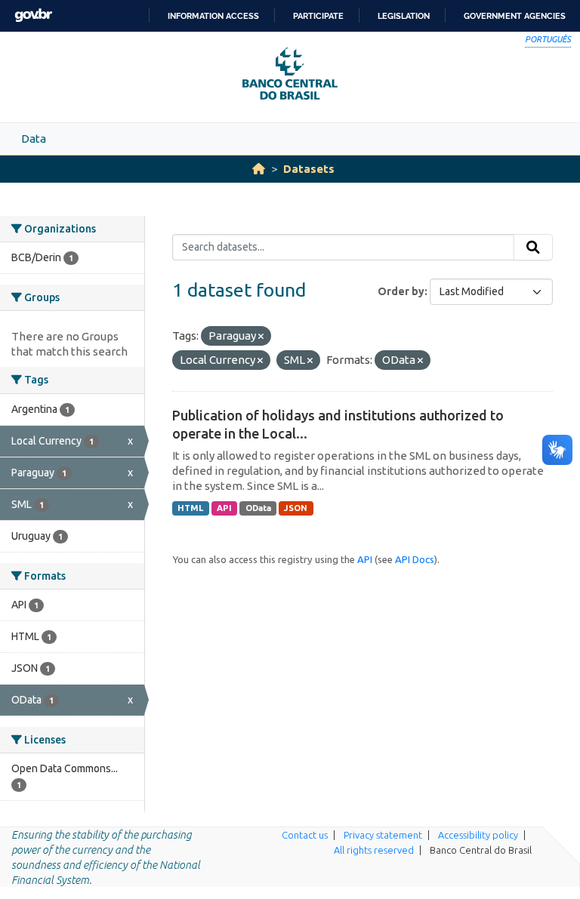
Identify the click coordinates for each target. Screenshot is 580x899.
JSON (295, 508)
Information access (213, 16)
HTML (190, 508)
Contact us (305, 835)
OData (258, 508)
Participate (318, 16)
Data (33, 138)
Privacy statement (383, 835)
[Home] (258, 168)
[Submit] (533, 247)
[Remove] (261, 336)
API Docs (414, 559)
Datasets (309, 168)
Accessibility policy (478, 835)
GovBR (33, 15)
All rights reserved (374, 850)
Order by (401, 291)
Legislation (404, 16)
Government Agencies (515, 16)
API (224, 508)
